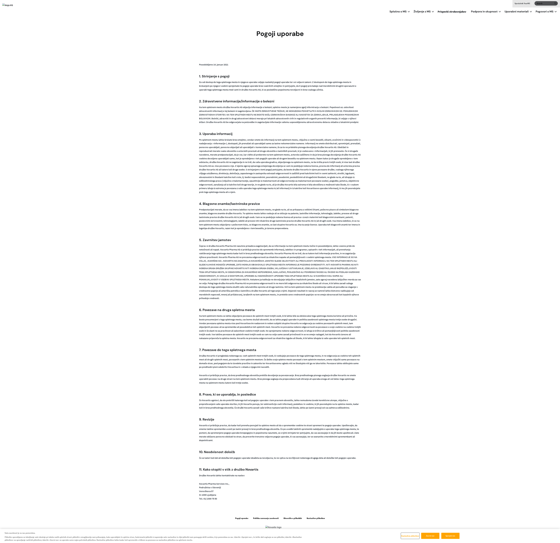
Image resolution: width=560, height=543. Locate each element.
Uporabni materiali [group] (517, 11)
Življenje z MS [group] (422, 11)
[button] (409, 11)
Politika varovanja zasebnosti (266, 518)
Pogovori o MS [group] (544, 11)
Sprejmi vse (450, 536)
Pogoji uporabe (241, 518)
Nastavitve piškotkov (410, 536)
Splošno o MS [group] (398, 11)
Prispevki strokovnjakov (452, 11)
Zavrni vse (430, 536)
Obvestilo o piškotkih (293, 518)
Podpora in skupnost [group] (484, 11)
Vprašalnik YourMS (522, 3)
